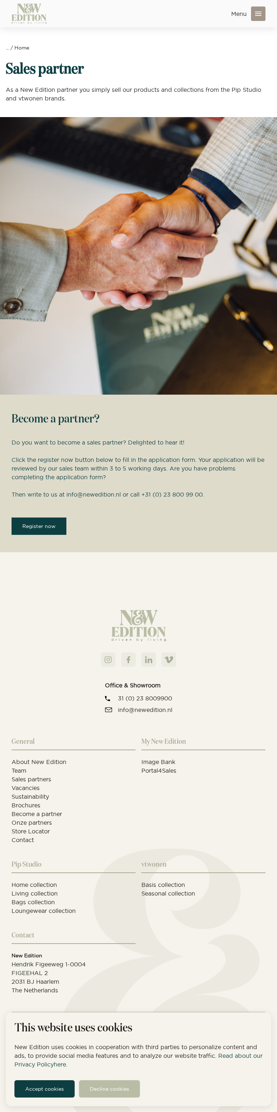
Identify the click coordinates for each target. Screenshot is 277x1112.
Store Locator (31, 831)
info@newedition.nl (145, 709)
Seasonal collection (168, 893)
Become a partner (37, 813)
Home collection (34, 884)
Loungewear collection (44, 910)
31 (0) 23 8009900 (145, 698)
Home (21, 47)
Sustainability (30, 796)
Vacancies (26, 787)
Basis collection (163, 884)
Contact (23, 839)
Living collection (35, 893)
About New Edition (39, 761)
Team (19, 770)
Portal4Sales (158, 770)
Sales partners (31, 779)
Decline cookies (109, 1089)
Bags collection (33, 902)
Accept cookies (44, 1089)
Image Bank (158, 761)
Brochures (26, 805)
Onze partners (32, 822)
